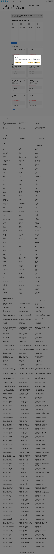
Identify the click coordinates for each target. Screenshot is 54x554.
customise (17, 62)
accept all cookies (37, 62)
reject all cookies (30, 62)
